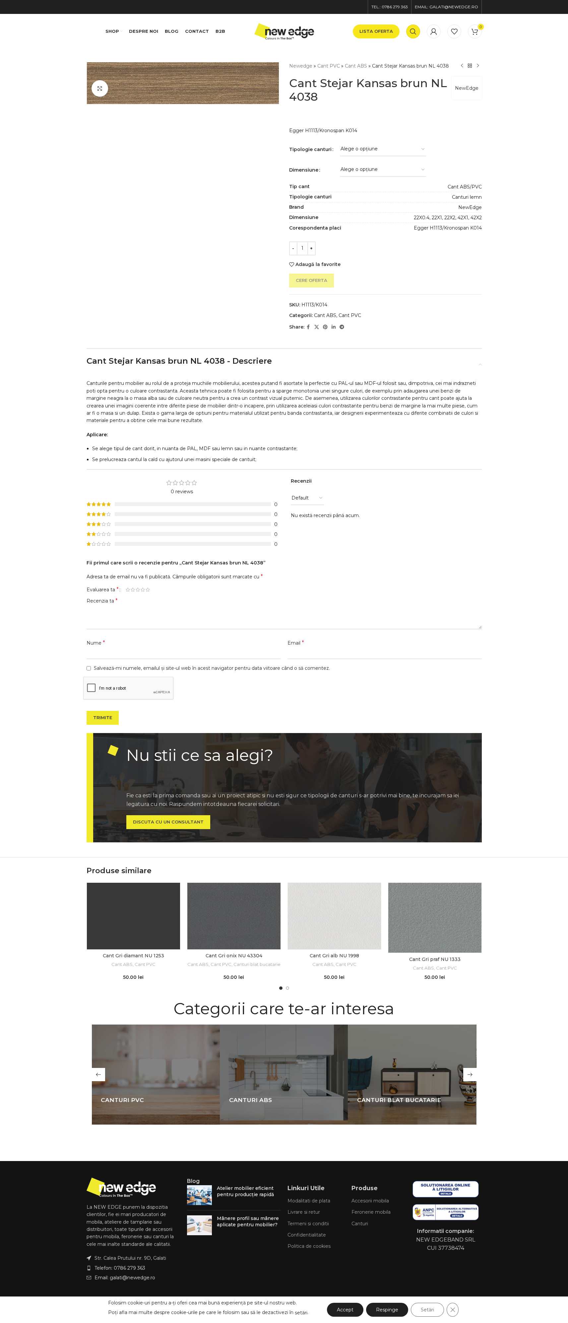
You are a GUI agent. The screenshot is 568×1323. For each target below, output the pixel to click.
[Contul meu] (433, 31)
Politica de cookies (309, 1246)
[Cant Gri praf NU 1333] (435, 917)
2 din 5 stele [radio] (132, 589)
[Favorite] (454, 31)
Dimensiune (303, 170)
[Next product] (478, 66)
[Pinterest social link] (325, 327)
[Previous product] (462, 66)
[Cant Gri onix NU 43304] (234, 916)
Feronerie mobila (371, 1212)
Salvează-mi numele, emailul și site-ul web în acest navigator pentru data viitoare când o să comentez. (212, 668)
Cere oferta (311, 280)
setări (301, 1313)
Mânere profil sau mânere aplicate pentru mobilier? (248, 1221)
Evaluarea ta (103, 589)
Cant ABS (356, 66)
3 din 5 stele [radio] (137, 589)
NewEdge (466, 88)
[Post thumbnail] (199, 1195)
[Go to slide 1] (281, 988)
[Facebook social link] (308, 327)
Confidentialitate (306, 1235)
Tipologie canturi (310, 149)
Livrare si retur (303, 1212)
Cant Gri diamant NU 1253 (133, 956)
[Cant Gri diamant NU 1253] (133, 916)
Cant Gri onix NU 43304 (234, 956)
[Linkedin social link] (334, 327)
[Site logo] (284, 31)
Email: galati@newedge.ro (125, 1278)
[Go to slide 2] (287, 988)
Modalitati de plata (308, 1201)
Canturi (359, 1224)
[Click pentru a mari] (100, 88)
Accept (345, 1310)
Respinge (387, 1310)
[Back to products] (470, 66)
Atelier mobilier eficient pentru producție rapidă (245, 1191)
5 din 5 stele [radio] (147, 589)
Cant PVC (328, 66)
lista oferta (376, 31)
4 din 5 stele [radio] (142, 589)
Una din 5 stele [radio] (127, 589)
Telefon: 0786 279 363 (120, 1268)
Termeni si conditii (308, 1224)
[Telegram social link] (342, 327)
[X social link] (316, 327)
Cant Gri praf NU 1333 (435, 959)
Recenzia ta (102, 601)
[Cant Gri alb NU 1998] (334, 916)
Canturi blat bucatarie (257, 964)
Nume (96, 643)
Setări (427, 1310)
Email (295, 643)
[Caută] (413, 31)
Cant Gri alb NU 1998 (334, 956)
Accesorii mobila (370, 1201)
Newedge (300, 66)
